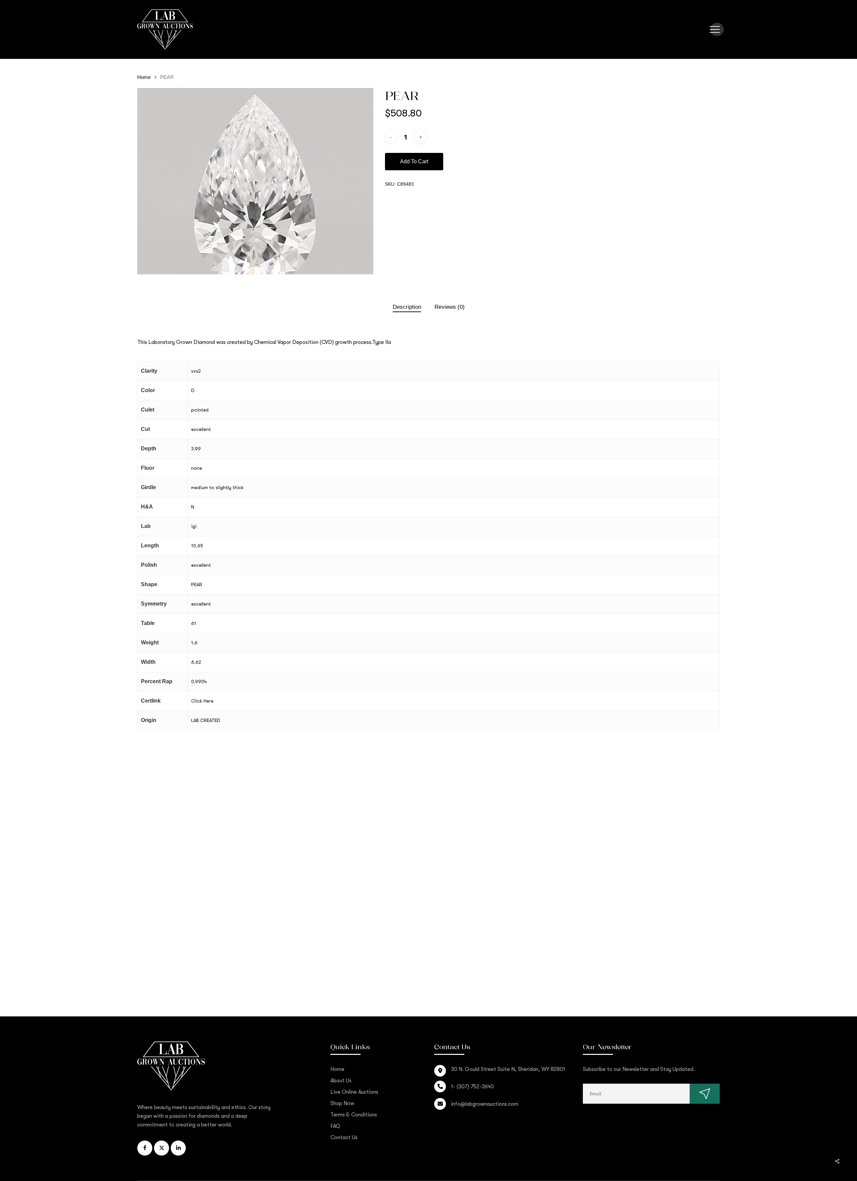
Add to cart (414, 161)
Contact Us (344, 1137)
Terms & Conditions (353, 1115)
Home (144, 77)
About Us (341, 1081)
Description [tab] (407, 307)
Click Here (202, 701)
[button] (715, 29)
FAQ (335, 1126)
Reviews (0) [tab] (450, 307)
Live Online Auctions (354, 1092)
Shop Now (342, 1103)
